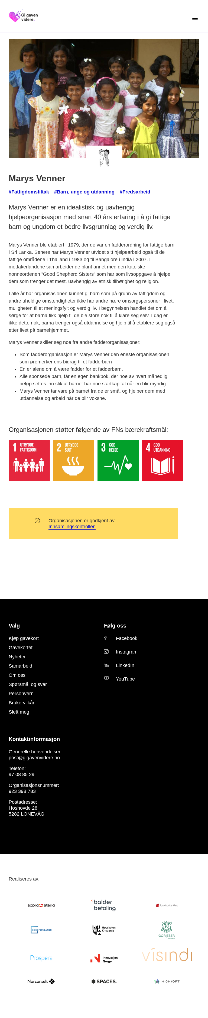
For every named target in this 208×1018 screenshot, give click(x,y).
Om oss (15, 668)
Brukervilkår (20, 695)
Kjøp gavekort (22, 631)
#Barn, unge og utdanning (74, 192)
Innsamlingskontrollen (72, 519)
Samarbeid (19, 659)
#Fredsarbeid (117, 192)
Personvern (19, 686)
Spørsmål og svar (25, 677)
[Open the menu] (195, 18)
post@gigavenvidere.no (31, 750)
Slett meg (18, 705)
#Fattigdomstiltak (26, 192)
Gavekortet (19, 640)
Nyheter (16, 649)
